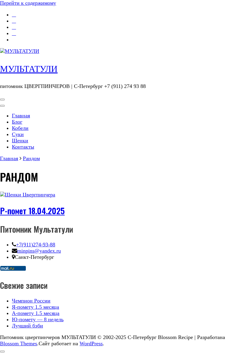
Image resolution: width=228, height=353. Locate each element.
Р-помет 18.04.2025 (32, 211)
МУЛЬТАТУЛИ (29, 68)
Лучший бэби (27, 326)
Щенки (20, 141)
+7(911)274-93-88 (35, 245)
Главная (21, 116)
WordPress (91, 343)
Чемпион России (31, 301)
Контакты (23, 147)
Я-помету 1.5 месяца (35, 307)
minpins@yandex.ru (39, 251)
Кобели (20, 128)
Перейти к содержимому (28, 3)
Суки (18, 134)
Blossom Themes (18, 343)
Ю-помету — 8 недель (38, 319)
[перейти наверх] (2, 351)
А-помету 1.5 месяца (35, 313)
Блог (17, 122)
